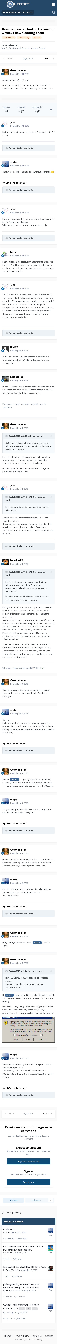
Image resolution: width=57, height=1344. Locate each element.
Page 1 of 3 (28, 58)
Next (46, 58)
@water (14, 779)
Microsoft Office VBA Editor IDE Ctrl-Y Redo (24, 1267)
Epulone (10, 1252)
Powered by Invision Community (28, 1339)
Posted (19, 74)
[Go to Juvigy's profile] (5, 349)
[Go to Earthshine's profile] (5, 379)
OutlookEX (8, 1229)
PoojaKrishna (12, 1290)
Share (14, 1200)
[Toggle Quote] (6, 436)
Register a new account (28, 1161)
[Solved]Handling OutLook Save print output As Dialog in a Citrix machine (21, 1286)
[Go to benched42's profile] (5, 562)
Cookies (49, 1335)
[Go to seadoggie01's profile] (50, 1248)
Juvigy (35, 436)
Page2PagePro (13, 1270)
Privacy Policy (22, 1335)
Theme (8, 1335)
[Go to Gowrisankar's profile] (5, 72)
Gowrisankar (11, 45)
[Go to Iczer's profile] (5, 254)
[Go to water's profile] (5, 164)
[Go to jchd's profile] (5, 124)
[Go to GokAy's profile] (50, 1268)
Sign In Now (28, 1182)
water (35, 971)
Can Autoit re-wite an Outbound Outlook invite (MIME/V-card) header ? (23, 1248)
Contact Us (37, 1335)
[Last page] (53, 59)
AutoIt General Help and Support (31, 48)
